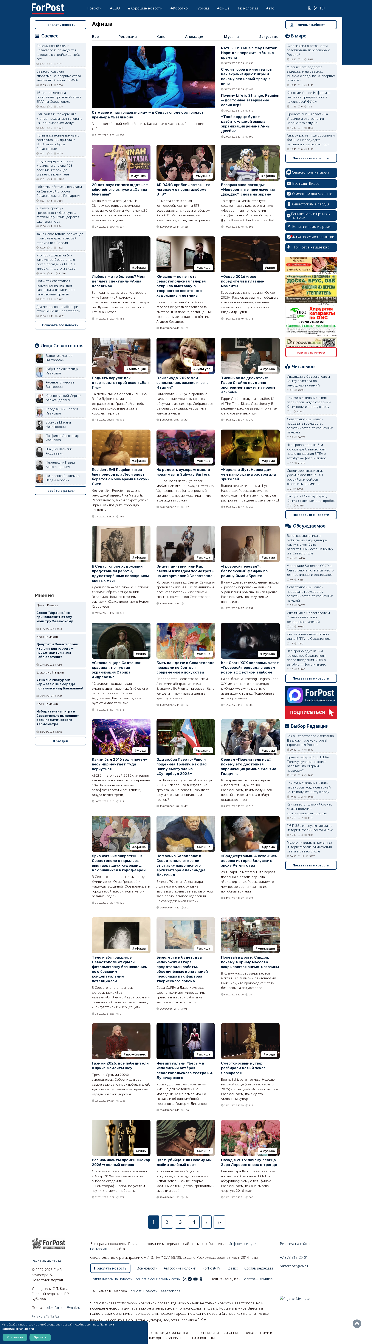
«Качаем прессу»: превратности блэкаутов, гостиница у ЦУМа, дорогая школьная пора (57, 214)
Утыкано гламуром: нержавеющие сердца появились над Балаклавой (60, 684)
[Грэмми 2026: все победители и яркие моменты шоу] (121, 1025)
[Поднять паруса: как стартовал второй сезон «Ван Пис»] (121, 340)
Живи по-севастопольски (313, 237)
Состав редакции (258, 1268)
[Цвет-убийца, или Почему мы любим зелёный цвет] (186, 1122)
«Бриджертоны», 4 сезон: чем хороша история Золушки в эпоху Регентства (249, 861)
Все (95, 36)
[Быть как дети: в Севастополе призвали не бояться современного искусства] (186, 624)
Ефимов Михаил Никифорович (58, 424)
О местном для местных (312, 194)
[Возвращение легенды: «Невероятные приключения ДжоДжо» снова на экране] (250, 146)
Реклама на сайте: (295, 1243)
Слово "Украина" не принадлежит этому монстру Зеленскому (54, 617)
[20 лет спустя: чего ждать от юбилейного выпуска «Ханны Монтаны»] (121, 146)
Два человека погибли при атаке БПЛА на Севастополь (58, 308)
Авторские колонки (180, 1268)
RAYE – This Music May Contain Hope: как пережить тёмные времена (249, 53)
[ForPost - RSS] (184, 1279)
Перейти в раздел (60, 491)
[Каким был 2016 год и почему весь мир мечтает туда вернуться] (121, 721)
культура (203, 369)
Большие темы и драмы (311, 226)
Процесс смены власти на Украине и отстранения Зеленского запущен (307, 118)
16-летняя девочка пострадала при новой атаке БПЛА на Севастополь (59, 97)
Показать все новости (60, 325)
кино (271, 267)
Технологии (248, 8)
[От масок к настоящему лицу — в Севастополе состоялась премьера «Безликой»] (153, 47)
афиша (269, 176)
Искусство (268, 36)
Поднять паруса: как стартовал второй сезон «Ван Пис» (120, 383)
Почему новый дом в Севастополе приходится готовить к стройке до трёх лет (58, 52)
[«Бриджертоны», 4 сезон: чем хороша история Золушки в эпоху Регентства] (250, 818)
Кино (161, 36)
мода (141, 750)
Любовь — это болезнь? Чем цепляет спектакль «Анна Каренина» (118, 281)
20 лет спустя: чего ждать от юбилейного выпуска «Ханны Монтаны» (120, 189)
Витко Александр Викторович (59, 357)
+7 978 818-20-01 (294, 1257)
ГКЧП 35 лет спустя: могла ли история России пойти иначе (310, 827)
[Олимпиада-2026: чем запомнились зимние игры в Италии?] (186, 340)
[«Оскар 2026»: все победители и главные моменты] (250, 238)
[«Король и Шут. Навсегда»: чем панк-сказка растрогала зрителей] (250, 431)
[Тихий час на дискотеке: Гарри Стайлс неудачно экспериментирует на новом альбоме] (250, 340)
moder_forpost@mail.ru (61, 1307)
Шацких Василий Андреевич (59, 451)
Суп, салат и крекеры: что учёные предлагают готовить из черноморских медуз (59, 118)
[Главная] (48, 6)
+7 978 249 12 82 (45, 1316)
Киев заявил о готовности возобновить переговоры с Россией (308, 50)
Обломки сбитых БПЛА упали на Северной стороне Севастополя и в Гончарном (59, 191)
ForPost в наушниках (311, 247)
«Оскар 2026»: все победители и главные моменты (242, 281)
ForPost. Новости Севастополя (154, 1291)
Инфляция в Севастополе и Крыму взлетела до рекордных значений (308, 380)
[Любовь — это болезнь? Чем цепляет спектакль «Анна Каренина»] (121, 238)
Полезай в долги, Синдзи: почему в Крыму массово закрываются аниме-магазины (250, 962)
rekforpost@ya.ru (294, 1266)
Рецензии (127, 36)
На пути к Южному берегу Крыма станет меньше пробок (311, 498)
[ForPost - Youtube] (195, 1279)
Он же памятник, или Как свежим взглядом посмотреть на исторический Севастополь (186, 571)
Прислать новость (60, 25)
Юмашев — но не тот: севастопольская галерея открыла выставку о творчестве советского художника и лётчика (181, 286)
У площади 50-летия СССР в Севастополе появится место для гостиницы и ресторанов (310, 570)
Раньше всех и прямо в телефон (310, 215)
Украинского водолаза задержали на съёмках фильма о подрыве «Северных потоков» (311, 73)
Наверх (358, 1323)
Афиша (223, 8)
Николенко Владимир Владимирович (63, 477)
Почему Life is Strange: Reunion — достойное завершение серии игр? (250, 100)
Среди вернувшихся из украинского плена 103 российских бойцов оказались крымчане (54, 168)
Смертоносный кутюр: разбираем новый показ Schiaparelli (243, 1068)
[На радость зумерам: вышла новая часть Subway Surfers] (186, 431)
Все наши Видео (306, 183)
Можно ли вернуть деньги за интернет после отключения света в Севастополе (309, 846)
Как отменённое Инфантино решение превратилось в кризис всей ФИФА (309, 97)
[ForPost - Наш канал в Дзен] (204, 1279)
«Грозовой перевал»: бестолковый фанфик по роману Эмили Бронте (244, 571)
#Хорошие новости (145, 8)
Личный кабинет (311, 25)
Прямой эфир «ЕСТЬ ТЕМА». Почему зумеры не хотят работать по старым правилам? (308, 764)
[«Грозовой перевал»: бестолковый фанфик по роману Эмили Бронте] (250, 528)
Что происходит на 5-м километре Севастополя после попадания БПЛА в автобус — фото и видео (56, 262)
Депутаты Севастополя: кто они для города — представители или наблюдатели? (57, 650)
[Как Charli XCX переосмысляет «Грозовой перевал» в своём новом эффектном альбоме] (250, 624)
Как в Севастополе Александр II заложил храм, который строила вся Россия (60, 238)
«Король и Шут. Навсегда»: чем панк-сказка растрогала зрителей (248, 474)
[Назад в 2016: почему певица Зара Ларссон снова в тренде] (250, 1122)
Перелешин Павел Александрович (60, 464)
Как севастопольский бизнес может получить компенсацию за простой (310, 808)
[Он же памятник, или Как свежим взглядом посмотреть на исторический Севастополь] (186, 528)
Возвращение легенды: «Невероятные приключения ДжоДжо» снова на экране (248, 189)
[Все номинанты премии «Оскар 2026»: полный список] (121, 1122)
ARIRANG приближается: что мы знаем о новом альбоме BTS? (184, 189)
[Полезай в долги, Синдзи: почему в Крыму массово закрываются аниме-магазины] (250, 919)
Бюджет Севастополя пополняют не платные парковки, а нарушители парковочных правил (55, 287)
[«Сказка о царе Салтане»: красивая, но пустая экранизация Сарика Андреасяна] (121, 624)
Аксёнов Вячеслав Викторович (60, 384)
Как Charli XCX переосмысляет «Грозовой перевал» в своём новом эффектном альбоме (250, 667)
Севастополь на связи (310, 172)
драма (269, 460)
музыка (139, 176)
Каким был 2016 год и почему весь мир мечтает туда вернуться (119, 764)
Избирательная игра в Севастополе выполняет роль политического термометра (57, 717)
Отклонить (15, 1337)
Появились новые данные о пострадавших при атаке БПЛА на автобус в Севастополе (58, 142)
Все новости (147, 1268)
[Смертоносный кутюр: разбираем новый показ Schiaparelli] (250, 1025)
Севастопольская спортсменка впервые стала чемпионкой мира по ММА (58, 75)
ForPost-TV (211, 1268)
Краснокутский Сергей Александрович (64, 397)
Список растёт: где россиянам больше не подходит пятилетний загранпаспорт (311, 139)
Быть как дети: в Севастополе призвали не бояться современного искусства (185, 667)
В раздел (60, 741)
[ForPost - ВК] (189, 1279)
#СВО (115, 8)
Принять (40, 1337)
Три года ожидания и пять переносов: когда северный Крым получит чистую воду (309, 402)
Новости (94, 8)
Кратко (232, 1268)
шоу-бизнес (136, 1054)
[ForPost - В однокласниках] (201, 1279)
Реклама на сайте (46, 1261)
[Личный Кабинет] (310, 8)
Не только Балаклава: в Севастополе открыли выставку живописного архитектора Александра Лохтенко (181, 865)
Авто (270, 8)
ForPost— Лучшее (257, 1279)
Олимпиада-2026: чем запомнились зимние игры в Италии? (183, 383)
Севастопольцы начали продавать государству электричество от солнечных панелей (310, 426)
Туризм (202, 8)
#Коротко (179, 8)
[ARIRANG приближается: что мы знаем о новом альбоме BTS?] (186, 146)
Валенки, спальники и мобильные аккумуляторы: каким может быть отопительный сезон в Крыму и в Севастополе (310, 544)
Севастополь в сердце (311, 204)
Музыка (231, 36)
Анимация (195, 36)
